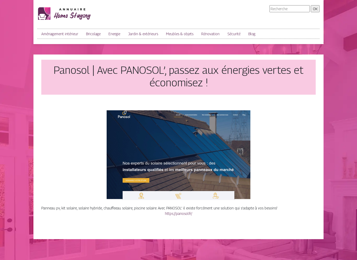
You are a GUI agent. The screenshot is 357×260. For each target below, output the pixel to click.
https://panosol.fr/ (178, 213)
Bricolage (93, 34)
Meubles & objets (179, 34)
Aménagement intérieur (59, 34)
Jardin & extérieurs (143, 34)
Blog (251, 34)
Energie (114, 34)
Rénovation (210, 34)
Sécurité (233, 34)
